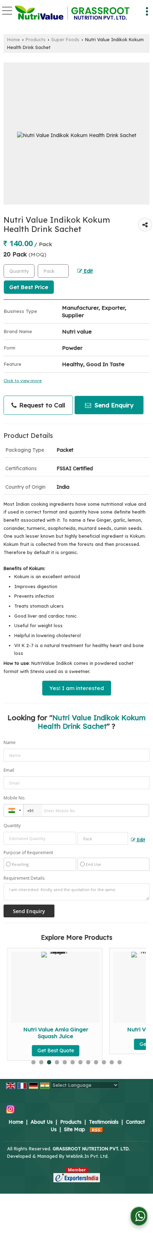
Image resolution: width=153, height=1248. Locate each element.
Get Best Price (28, 287)
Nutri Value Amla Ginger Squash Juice (42, 1032)
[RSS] (96, 1129)
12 (119, 1062)
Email (9, 770)
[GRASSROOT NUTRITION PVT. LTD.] (72, 13)
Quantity (12, 826)
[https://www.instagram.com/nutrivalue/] (10, 1109)
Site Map (74, 1129)
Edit (87, 271)
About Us (42, 1122)
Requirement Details (24, 878)
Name (10, 742)
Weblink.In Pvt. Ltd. (87, 1156)
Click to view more (23, 380)
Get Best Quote (43, 1050)
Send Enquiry (113, 405)
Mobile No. (15, 798)
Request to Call (41, 405)
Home (13, 39)
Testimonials (103, 1122)
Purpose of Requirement (28, 852)
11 (112, 1062)
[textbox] (53, 271)
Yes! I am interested (76, 688)
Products (36, 39)
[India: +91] (13, 810)
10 (104, 1062)
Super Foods (65, 39)
